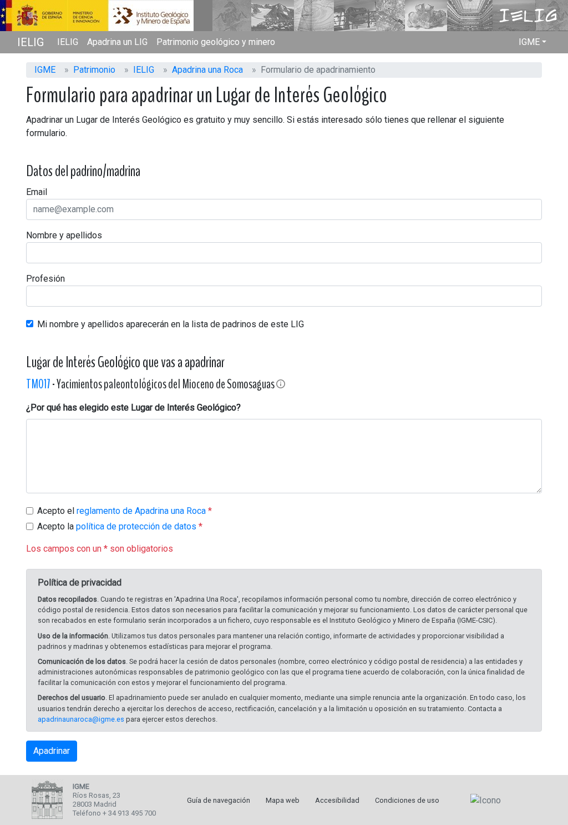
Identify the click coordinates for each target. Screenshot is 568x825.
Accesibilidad (337, 800)
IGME (44, 69)
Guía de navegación (218, 800)
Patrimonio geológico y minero (215, 42)
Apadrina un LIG (117, 42)
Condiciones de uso (407, 800)
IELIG (30, 42)
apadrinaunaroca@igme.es (81, 719)
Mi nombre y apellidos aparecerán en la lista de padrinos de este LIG (170, 324)
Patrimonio (94, 69)
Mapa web (283, 800)
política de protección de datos (136, 526)
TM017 (38, 384)
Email (36, 192)
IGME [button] (529, 42)
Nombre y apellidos (64, 235)
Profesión (45, 278)
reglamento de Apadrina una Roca (141, 511)
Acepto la (116, 526)
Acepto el (121, 511)
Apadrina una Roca (207, 69)
